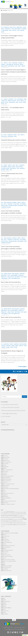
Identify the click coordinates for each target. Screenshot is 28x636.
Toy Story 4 (10, 524)
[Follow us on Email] (26, 371)
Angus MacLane (15, 273)
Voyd (18, 30)
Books (5, 134)
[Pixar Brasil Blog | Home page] (9, 2)
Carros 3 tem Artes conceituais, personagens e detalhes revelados (11, 212)
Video (11, 169)
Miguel (6, 102)
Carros (5, 165)
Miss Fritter (16, 64)
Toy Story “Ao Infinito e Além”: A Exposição (10, 407)
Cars (14, 165)
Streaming (22, 522)
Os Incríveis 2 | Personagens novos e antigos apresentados (12, 36)
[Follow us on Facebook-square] (14, 371)
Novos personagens (16, 28)
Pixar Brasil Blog (4, 521)
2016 (2, 202)
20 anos (2, 512)
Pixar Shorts (10, 521)
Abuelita (5, 99)
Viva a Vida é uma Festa (20, 524)
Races (19, 66)
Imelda (22, 100)
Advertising (6, 344)
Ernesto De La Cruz (12, 100)
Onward (10, 519)
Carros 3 (6, 63)
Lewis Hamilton (9, 64)
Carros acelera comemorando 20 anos (10, 404)
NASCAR (21, 64)
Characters (6, 27)
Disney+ (15, 134)
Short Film (8, 522)
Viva (6, 103)
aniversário (18, 512)
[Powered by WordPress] (9, 629)
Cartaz (11, 344)
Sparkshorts (14, 522)
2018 (2, 27)
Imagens (9, 166)
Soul (11, 523)
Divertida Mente (23, 344)
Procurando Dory (15, 278)
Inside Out (21, 345)
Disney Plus (7, 515)
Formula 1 (3, 64)
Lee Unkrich (11, 517)
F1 (23, 63)
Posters (15, 347)
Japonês (8, 347)
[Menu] (26, 1)
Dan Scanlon (23, 514)
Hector (18, 100)
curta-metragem (11, 514)
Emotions (8, 345)
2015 (2, 344)
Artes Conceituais (8, 202)
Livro (19, 134)
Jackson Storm (19, 166)
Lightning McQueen (5, 168)
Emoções (3, 345)
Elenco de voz (13, 27)
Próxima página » (22, 366)
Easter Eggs (4, 100)
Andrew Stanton (7, 273)
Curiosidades (20, 99)
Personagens (5, 30)
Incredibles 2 (8, 28)
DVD (18, 515)
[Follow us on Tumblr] (22, 371)
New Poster (15, 517)
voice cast (14, 30)
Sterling (23, 66)
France (16, 345)
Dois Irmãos (14, 515)
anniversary (22, 512)
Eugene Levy (21, 275)
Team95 (7, 169)
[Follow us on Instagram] (16, 371)
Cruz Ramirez (4, 166)
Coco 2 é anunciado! (6, 416)
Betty (25, 512)
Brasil (5, 514)
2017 (2, 63)
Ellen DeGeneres (14, 275)
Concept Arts (16, 204)
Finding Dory (4, 276)
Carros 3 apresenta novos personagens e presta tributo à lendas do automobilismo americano (13, 72)
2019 (8, 512)
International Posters (5, 517)
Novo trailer (24, 276)
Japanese (3, 347)
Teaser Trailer (5, 524)
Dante (25, 99)
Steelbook (18, 522)
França (12, 345)
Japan (25, 345)
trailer (14, 524)
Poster (20, 102)
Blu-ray (2, 514)
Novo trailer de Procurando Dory (11, 282)
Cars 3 (10, 63)
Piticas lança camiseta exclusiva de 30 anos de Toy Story (13, 410)
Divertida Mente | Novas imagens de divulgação (12, 352)
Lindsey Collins (10, 276)
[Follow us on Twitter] (18, 371)
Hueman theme (21, 629)
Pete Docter (20, 519)
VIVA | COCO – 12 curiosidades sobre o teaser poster (12, 108)
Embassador (19, 27)
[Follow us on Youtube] (20, 371)
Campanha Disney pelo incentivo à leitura (13, 140)
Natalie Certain (4, 66)
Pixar (10, 30)
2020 (12, 512)
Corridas (20, 63)
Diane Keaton (4, 275)
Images (13, 166)
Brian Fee (14, 202)
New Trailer (17, 276)
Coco (15, 99)
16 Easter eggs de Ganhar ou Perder (9, 413)
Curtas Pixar (18, 514)
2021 (15, 512)
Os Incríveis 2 (15, 519)
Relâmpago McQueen (6, 207)
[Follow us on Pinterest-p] (24, 371)
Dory (8, 275)
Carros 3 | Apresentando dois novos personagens (12, 174)
